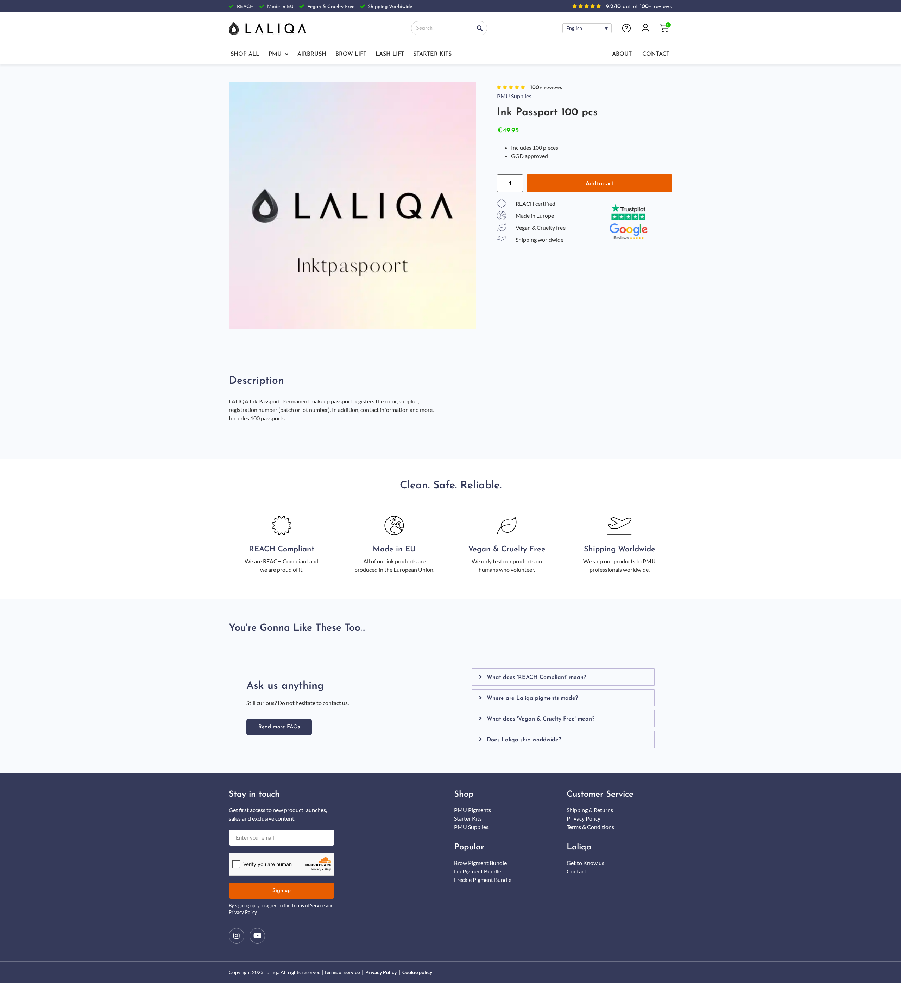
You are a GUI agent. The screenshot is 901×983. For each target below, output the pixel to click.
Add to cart (599, 183)
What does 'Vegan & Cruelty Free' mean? (540, 719)
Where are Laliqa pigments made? (532, 698)
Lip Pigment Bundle (477, 871)
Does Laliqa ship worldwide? (524, 740)
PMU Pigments (472, 809)
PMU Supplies (514, 96)
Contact (655, 54)
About (622, 54)
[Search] (480, 28)
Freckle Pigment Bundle (482, 879)
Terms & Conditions (590, 826)
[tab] (563, 677)
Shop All (245, 54)
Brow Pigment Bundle (480, 862)
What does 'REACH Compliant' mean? (536, 677)
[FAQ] (626, 28)
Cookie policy (417, 972)
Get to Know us (585, 862)
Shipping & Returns (590, 809)
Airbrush (311, 54)
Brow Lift (350, 54)
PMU (275, 54)
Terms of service (342, 972)
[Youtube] (257, 936)
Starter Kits (432, 54)
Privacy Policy (583, 818)
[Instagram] (236, 936)
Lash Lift (390, 54)
